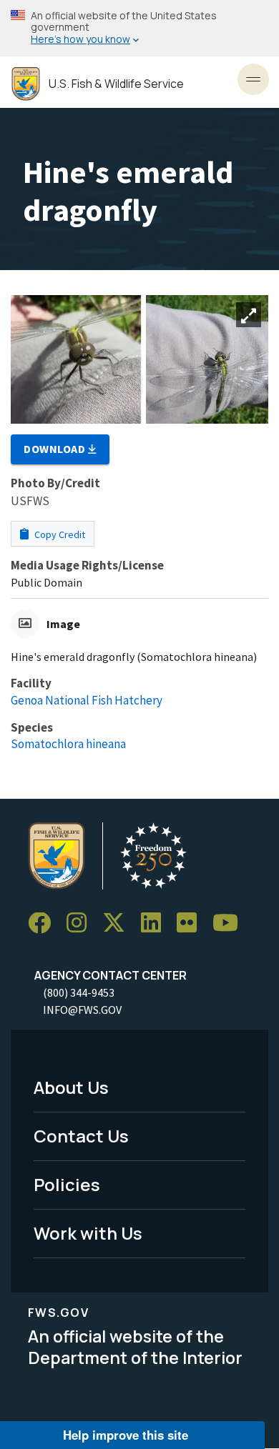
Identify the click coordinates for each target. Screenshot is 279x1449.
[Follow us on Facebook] (44, 923)
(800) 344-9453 (78, 992)
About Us (71, 1087)
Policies (67, 1184)
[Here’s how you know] (139, 28)
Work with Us (88, 1233)
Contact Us (81, 1135)
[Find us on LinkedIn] (156, 923)
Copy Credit (58, 534)
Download (56, 449)
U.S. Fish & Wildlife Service (116, 83)
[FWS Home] (25, 84)
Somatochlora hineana (68, 744)
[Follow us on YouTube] (230, 923)
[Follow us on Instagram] (82, 923)
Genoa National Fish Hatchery (86, 700)
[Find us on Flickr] (192, 923)
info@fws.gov (82, 1009)
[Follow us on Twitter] (118, 923)
